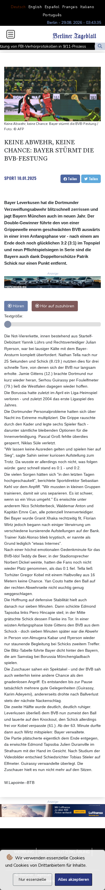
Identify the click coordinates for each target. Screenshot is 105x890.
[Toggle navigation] (10, 34)
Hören (18, 306)
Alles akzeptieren (73, 879)
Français (70, 7)
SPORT (10, 178)
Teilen (72, 178)
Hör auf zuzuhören (56, 306)
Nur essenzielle (32, 879)
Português (52, 15)
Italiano (87, 7)
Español (52, 7)
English (35, 7)
